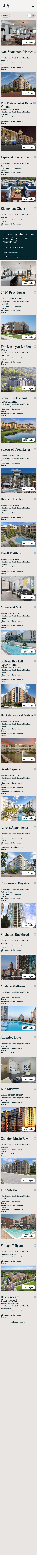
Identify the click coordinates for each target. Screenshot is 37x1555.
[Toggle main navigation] (33, 5)
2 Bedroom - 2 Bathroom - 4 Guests (12, 68)
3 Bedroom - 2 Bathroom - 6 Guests (12, 792)
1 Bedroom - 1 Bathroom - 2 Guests (11, 64)
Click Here (7, 248)
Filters (5, 15)
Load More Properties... (18, 1322)
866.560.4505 (13, 252)
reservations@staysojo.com (18, 257)
